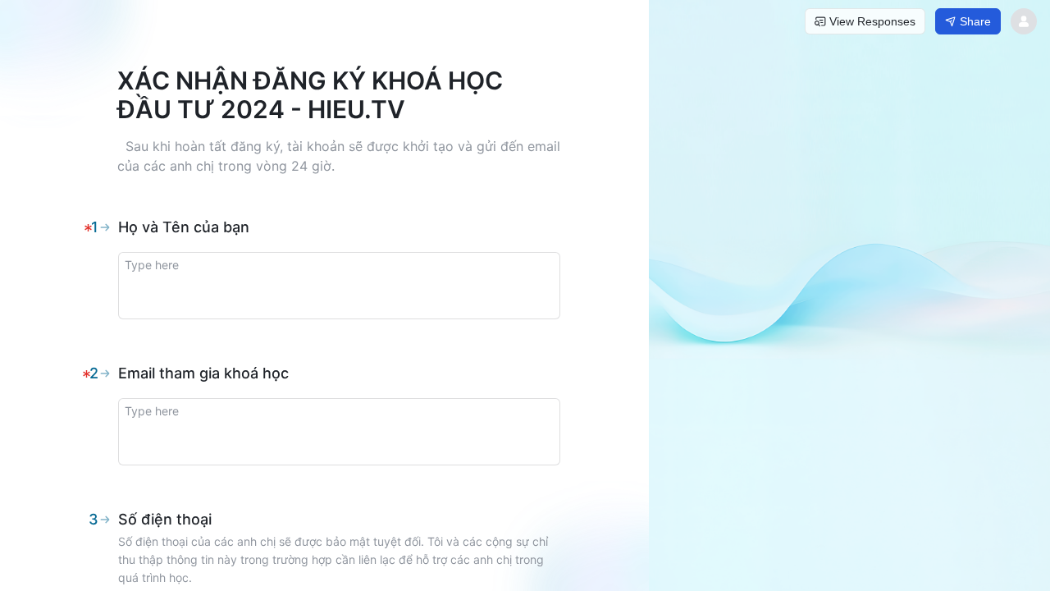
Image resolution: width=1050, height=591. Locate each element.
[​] (339, 285)
